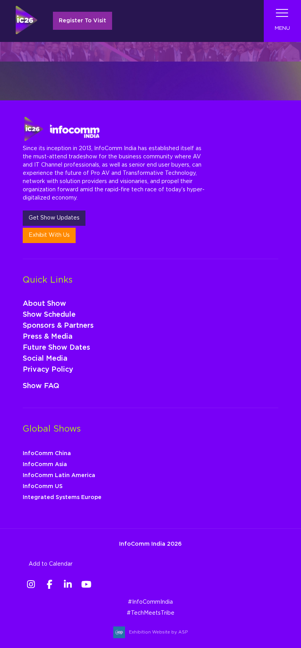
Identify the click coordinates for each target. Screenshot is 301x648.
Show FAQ (41, 386)
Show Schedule (49, 314)
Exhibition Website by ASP (158, 632)
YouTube (86, 584)
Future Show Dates (56, 347)
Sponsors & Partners (58, 325)
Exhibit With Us (49, 235)
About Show (44, 303)
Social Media (45, 358)
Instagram (31, 584)
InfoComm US (43, 486)
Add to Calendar (51, 564)
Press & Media (48, 336)
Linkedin (68, 584)
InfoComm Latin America (59, 475)
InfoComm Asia (45, 464)
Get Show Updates (54, 218)
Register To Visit (82, 21)
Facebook (49, 584)
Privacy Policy (48, 369)
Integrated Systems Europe (62, 497)
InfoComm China (47, 453)
